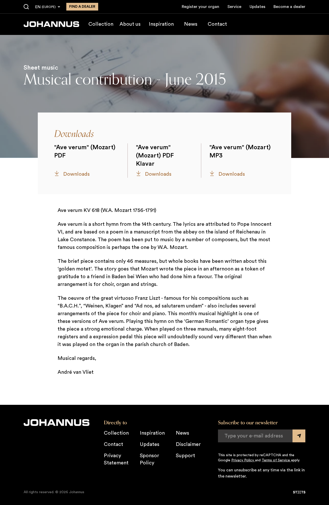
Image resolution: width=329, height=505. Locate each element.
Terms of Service (276, 460)
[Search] (26, 7)
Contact (217, 24)
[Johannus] (51, 24)
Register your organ (200, 7)
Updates (257, 7)
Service (234, 7)
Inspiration (161, 24)
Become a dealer (289, 7)
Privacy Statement (116, 459)
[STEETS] (299, 492)
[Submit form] (299, 435)
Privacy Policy (243, 460)
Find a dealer (82, 6)
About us (130, 24)
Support (185, 455)
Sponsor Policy (149, 459)
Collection (100, 24)
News (190, 24)
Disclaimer (188, 444)
